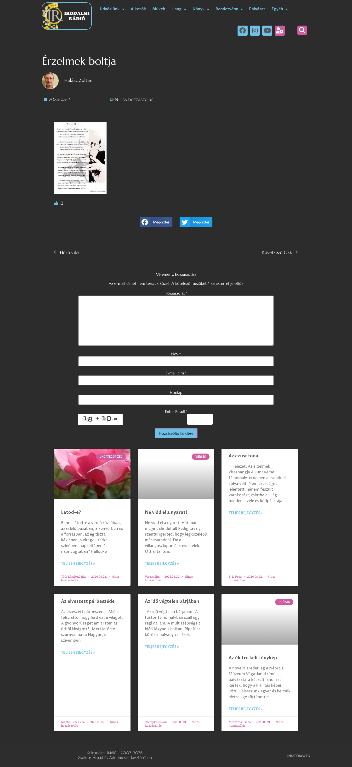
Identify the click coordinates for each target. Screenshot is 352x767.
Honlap (176, 392)
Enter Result (176, 411)
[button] (302, 30)
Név (176, 354)
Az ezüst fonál (244, 456)
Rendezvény (227, 9)
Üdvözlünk (110, 9)
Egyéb (277, 9)
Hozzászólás (176, 293)
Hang (176, 9)
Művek (158, 9)
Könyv (198, 9)
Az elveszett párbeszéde (88, 601)
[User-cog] (280, 31)
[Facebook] (243, 31)
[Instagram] (255, 31)
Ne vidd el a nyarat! (166, 512)
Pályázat (257, 9)
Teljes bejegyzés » (78, 563)
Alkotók (138, 9)
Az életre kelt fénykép (253, 658)
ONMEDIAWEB (297, 756)
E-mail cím (176, 373)
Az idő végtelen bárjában (172, 601)
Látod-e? (71, 512)
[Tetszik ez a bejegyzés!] (56, 204)
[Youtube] (267, 31)
